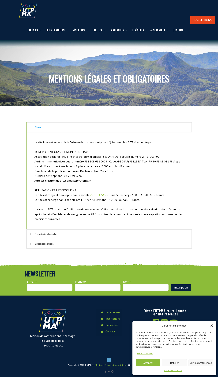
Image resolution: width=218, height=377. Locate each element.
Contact (110, 331)
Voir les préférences (201, 362)
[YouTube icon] (109, 371)
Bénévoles (111, 325)
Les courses (112, 312)
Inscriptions (112, 318)
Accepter (148, 362)
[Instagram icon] (112, 371)
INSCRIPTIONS (203, 20)
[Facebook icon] (106, 371)
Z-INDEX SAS (98, 195)
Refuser (174, 362)
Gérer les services (145, 353)
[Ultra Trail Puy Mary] (28, 10)
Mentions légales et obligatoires (110, 365)
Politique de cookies (173, 370)
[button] (211, 325)
